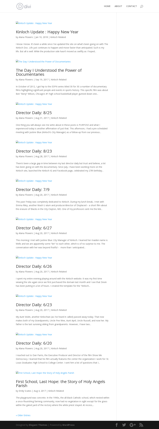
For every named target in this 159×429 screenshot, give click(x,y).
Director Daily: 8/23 (34, 151)
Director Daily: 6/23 (34, 304)
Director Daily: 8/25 (34, 112)
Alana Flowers (26, 37)
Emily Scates (25, 390)
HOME (107, 6)
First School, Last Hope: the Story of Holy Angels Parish (60, 383)
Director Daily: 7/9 (33, 189)
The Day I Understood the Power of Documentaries (49, 72)
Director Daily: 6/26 (34, 266)
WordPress (68, 424)
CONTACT (131, 6)
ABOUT (118, 6)
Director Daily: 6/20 (34, 343)
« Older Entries (23, 415)
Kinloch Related (58, 37)
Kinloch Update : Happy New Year (47, 32)
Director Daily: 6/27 (34, 228)
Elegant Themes (38, 424)
